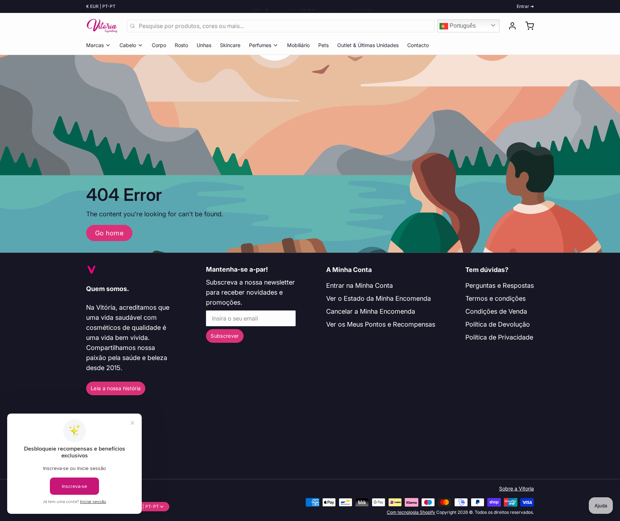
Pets (323, 45)
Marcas (95, 45)
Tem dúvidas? (486, 269)
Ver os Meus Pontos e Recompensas (380, 324)
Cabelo (127, 45)
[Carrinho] (527, 26)
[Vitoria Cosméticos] (102, 26)
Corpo (159, 45)
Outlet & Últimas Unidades (368, 45)
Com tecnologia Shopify (411, 512)
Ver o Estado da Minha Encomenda (378, 298)
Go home (109, 233)
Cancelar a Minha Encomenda (370, 311)
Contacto (418, 45)
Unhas (204, 45)
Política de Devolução (497, 324)
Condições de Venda (496, 311)
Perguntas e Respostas (499, 285)
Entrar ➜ (525, 6)
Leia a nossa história (116, 388)
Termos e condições (495, 298)
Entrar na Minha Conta (359, 285)
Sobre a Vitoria (516, 488)
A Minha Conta (349, 269)
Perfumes (260, 45)
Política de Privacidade (499, 337)
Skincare (230, 45)
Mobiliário (298, 45)
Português (462, 26)
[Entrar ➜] (509, 26)
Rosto (181, 45)
